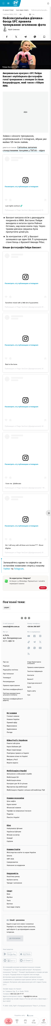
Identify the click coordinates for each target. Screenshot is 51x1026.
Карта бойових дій (14, 747)
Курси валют (12, 804)
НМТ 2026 (10, 859)
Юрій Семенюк (14, 29)
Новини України (13, 719)
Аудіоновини (12, 729)
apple (26, 954)
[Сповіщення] (48, 3)
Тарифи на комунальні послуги (19, 811)
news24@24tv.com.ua (11, 627)
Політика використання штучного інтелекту (11, 694)
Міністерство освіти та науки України (21, 852)
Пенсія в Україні (13, 817)
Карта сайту (31, 691)
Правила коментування (35, 667)
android (10, 954)
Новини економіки (15, 798)
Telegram (19, 568)
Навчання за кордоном (16, 865)
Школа (9, 856)
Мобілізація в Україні (17, 771)
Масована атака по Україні (17, 756)
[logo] (15, 3)
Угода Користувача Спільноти (34, 662)
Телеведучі (7, 677)
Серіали (10, 841)
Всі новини (12, 713)
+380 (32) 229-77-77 (17, 994)
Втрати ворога (12, 763)
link (28, 636)
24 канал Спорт (8, 10)
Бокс (8, 894)
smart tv (10, 960)
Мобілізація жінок (14, 780)
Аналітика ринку (13, 876)
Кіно (9, 825)
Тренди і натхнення (14, 883)
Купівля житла (12, 880)
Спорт (9, 891)
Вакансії (30, 679)
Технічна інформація (34, 671)
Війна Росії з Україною (17, 740)
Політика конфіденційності (13, 689)
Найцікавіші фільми (14, 828)
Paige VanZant (22, 210)
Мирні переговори (14, 750)
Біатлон (10, 904)
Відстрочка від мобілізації (17, 787)
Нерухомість (12, 873)
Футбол (10, 897)
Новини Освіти (13, 849)
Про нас (6, 662)
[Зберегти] (44, 37)
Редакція (6, 666)
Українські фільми (14, 832)
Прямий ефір (12, 723)
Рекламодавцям (8, 681)
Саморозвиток (12, 862)
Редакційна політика (10, 670)
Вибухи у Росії (12, 760)
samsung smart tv (26, 960)
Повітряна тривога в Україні (18, 753)
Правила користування (11, 685)
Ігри (28, 695)
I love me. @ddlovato (13, 483)
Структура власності (34, 683)
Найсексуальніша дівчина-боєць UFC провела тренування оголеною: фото (39, 10)
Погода (9, 732)
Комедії (10, 838)
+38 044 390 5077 (33, 627)
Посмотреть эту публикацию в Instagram (21, 186)
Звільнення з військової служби (19, 774)
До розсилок (15, 938)
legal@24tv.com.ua (30, 996)
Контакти (30, 675)
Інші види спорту (22, 10)
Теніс (9, 900)
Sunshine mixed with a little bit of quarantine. (22, 303)
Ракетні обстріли (13, 743)
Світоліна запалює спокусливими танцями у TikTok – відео (24, 149)
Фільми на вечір (13, 835)
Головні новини (13, 716)
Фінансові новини (14, 808)
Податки (10, 814)
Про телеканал (8, 674)
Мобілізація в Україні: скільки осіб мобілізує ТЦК (26, 790)
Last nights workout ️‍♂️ (13, 206)
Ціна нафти (11, 801)
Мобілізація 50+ (13, 777)
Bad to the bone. (11, 364)
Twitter (6, 568)
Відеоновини (12, 726)
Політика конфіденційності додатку (13, 699)
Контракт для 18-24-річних (17, 784)
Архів (29, 687)
